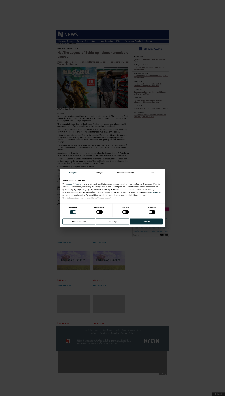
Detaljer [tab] (99, 173)
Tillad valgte (112, 221)
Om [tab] (152, 173)
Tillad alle (146, 221)
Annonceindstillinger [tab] (125, 173)
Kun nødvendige (79, 221)
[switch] (99, 212)
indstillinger (155, 192)
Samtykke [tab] (73, 173)
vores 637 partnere (75, 184)
